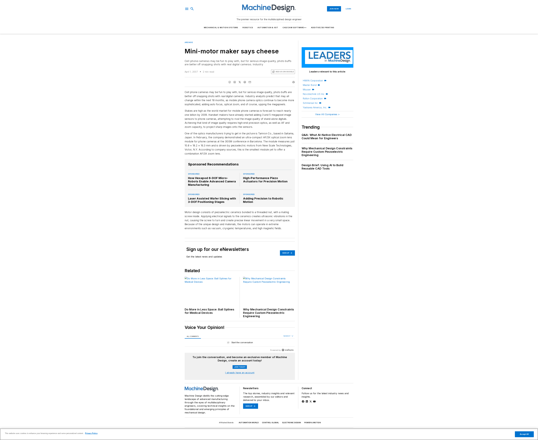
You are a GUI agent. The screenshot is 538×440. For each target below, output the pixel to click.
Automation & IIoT (268, 27)
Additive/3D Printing (322, 27)
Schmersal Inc (310, 103)
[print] (293, 82)
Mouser (307, 89)
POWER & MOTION (312, 423)
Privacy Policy (91, 433)
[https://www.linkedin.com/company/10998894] (306, 401)
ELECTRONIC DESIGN (291, 423)
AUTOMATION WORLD (249, 423)
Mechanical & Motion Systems (221, 27)
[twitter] (239, 82)
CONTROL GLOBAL (270, 423)
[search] (192, 9)
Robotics (248, 27)
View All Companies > (327, 114)
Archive (189, 42)
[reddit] (244, 82)
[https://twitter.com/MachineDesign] (310, 401)
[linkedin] (234, 82)
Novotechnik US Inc (313, 94)
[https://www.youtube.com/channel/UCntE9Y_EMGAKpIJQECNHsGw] (314, 401)
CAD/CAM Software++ (295, 27)
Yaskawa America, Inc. (315, 107)
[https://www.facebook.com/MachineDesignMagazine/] (303, 401)
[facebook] (229, 82)
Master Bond (309, 85)
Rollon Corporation (313, 98)
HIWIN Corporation (313, 80)
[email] (249, 82)
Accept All (524, 434)
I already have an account (239, 372)
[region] (240, 343)
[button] (187, 9)
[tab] (193, 336)
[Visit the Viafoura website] (288, 350)
